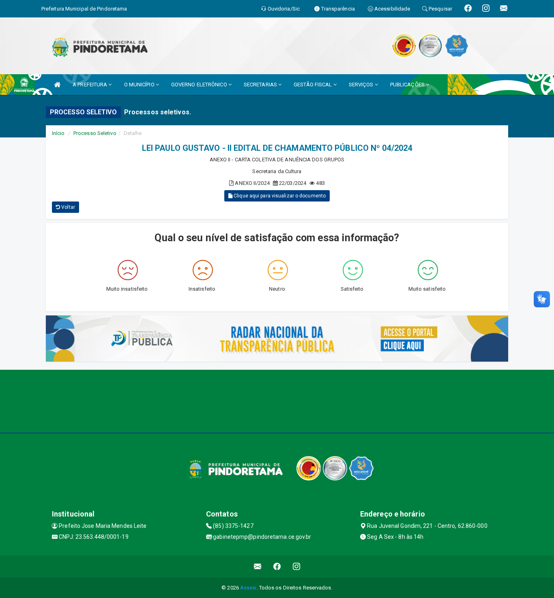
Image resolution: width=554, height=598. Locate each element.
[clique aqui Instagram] (297, 566)
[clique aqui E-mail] (258, 566)
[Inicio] (57, 84)
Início (58, 133)
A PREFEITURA (90, 84)
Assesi (248, 588)
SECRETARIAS (261, 84)
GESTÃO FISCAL (313, 84)
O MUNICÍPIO (140, 84)
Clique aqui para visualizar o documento (279, 196)
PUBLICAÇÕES (408, 84)
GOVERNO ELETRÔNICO (199, 84)
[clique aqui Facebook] (277, 566)
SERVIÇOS (362, 84)
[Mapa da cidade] (277, 400)
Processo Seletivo (94, 133)
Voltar (67, 207)
